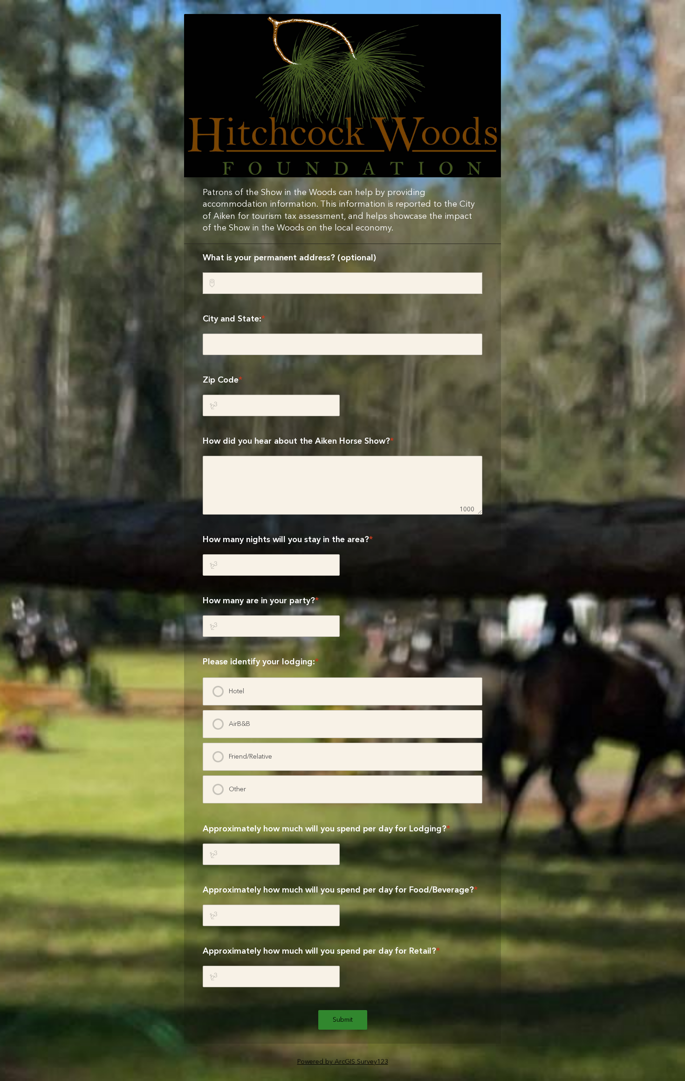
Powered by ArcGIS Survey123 (342, 1061)
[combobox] (342, 283)
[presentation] (342, 691)
